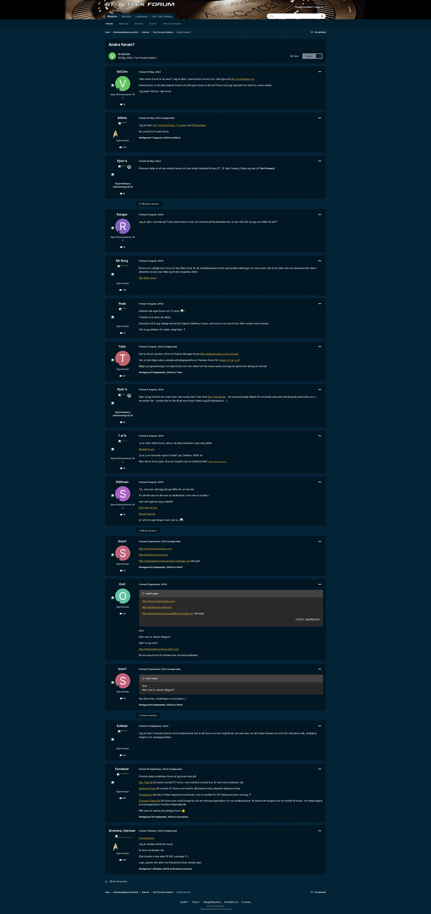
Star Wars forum (148, 277)
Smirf (122, 541)
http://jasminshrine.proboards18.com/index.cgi (164, 561)
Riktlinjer (139, 23)
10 (123, 468)
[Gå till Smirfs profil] (122, 553)
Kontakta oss (231, 902)
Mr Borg (122, 260)
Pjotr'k (122, 161)
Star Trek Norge (217, 396)
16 (123, 247)
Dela (295, 56)
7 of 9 (122, 435)
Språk (183, 902)
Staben (153, 23)
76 (124, 570)
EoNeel (122, 726)
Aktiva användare (172, 23)
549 (124, 859)
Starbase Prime (147, 788)
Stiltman (122, 482)
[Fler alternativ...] (319, 72)
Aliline (122, 118)
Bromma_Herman (122, 830)
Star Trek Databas (162, 16)
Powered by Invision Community (215, 909)
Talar (122, 346)
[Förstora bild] (183, 311)
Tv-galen (181, 125)
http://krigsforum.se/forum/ (153, 554)
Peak (122, 303)
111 (123, 333)
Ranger (122, 214)
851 (124, 798)
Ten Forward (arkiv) (145, 57)
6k (123, 193)
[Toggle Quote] (143, 593)
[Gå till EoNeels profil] (122, 737)
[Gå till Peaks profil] (122, 315)
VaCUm (125, 54)
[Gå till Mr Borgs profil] (122, 272)
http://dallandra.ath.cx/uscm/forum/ (219, 353)
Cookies (246, 902)
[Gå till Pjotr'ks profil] (122, 172)
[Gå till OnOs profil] (122, 596)
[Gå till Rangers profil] (122, 226)
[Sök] (322, 16)
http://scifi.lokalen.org (242, 79)
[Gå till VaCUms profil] (112, 56)
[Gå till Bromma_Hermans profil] (122, 842)
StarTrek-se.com (148, 507)
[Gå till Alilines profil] (122, 129)
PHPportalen (199, 125)
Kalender (123, 23)
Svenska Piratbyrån (149, 800)
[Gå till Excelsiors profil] (122, 780)
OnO (122, 584)
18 (123, 514)
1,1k (124, 613)
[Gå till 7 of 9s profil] (122, 447)
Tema (195, 902)
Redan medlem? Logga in (309, 7)
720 (124, 290)
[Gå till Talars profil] (122, 358)
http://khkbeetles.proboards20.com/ (159, 649)
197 (124, 375)
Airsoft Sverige (147, 513)
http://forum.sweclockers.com (155, 548)
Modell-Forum (146, 449)
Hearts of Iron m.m (229, 360)
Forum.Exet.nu (146, 838)
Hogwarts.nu (146, 794)
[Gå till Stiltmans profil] (122, 493)
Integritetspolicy (212, 902)
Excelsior (122, 769)
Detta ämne (308, 16)
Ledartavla (141, 16)
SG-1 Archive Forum (164, 125)
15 (123, 104)
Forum (109, 23)
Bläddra (112, 16)
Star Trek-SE (146, 782)
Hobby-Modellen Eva (217, 462)
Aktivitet (126, 16)
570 (124, 147)
